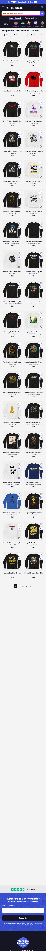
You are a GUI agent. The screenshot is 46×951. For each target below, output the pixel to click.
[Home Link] (14, 8)
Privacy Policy (28, 923)
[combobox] (21, 13)
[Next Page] (34, 586)
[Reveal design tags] (19, 56)
